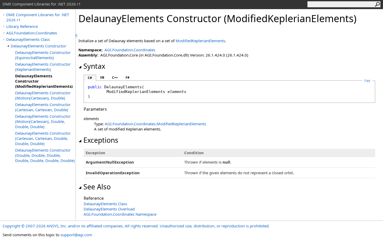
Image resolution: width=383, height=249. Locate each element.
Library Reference (22, 26)
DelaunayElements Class (28, 39)
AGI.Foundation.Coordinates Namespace (120, 214)
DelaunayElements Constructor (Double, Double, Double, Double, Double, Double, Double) (45, 155)
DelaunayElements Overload (109, 208)
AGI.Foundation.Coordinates (31, 32)
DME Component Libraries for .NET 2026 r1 (37, 17)
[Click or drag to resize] (77, 36)
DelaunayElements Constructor (38, 45)
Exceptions (100, 140)
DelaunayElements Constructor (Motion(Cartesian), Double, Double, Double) (43, 121)
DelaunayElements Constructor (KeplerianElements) (43, 66)
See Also (97, 186)
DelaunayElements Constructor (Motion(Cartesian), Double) (43, 95)
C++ (115, 77)
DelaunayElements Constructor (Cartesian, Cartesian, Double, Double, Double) (43, 138)
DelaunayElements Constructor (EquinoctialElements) (43, 55)
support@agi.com (76, 234)
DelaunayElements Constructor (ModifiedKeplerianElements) (44, 81)
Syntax (94, 66)
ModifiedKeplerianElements (200, 40)
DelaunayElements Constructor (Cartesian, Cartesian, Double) (43, 107)
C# (90, 78)
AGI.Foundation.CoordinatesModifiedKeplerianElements (155, 123)
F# (127, 77)
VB (102, 77)
